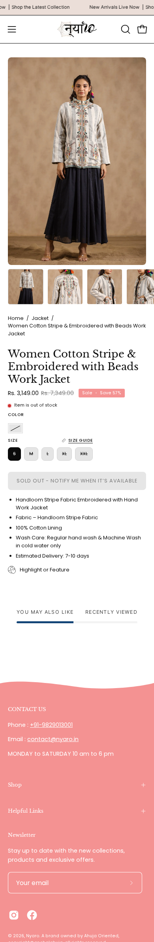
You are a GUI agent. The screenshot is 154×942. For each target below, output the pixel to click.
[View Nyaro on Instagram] (14, 915)
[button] (124, 29)
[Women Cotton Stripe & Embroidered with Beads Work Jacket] (25, 287)
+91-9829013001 (51, 725)
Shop (15, 785)
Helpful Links (25, 811)
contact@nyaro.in (53, 739)
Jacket (40, 318)
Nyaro (32, 936)
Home (16, 318)
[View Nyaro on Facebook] (32, 915)
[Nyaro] (77, 29)
